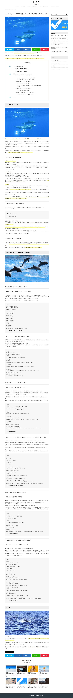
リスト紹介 (23, 6)
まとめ (14, 97)
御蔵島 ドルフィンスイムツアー (16, 330)
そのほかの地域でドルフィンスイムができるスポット (25, 92)
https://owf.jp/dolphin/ (14, 533)
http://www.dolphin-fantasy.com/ (16, 375)
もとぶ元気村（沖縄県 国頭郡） (23, 90)
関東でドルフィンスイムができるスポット (23, 75)
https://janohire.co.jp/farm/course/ (16, 485)
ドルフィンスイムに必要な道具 (21, 68)
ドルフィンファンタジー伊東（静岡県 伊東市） (26, 79)
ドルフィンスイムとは (18, 66)
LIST (36, 2)
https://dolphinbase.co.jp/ (11, 431)
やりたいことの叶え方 (55, 6)
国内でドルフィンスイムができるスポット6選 (22, 74)
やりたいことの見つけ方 (32, 6)
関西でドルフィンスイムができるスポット (23, 81)
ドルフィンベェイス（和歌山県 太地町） (25, 83)
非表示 (28, 62)
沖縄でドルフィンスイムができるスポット (23, 88)
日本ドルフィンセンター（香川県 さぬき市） (25, 94)
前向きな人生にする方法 (43, 6)
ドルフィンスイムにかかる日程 (21, 71)
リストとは (16, 6)
